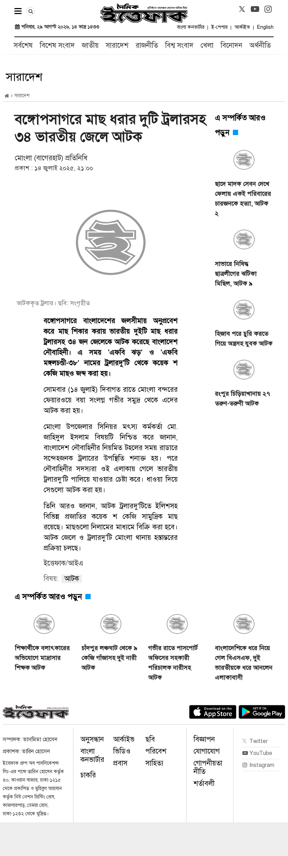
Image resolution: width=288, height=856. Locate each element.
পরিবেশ (155, 751)
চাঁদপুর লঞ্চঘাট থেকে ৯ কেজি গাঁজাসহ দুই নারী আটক (109, 657)
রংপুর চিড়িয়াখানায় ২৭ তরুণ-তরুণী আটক (242, 398)
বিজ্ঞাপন (204, 739)
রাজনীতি (147, 45)
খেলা (207, 45)
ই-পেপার (219, 27)
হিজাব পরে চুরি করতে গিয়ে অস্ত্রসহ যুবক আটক (244, 338)
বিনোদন (231, 45)
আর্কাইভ (242, 27)
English (265, 27)
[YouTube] (255, 9)
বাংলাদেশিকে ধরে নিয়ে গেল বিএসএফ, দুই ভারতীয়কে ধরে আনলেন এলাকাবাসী (244, 662)
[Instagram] (268, 9)
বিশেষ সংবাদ (57, 45)
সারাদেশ (117, 45)
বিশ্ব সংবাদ (179, 45)
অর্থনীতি (260, 45)
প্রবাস (120, 763)
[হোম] (7, 96)
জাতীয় (90, 45)
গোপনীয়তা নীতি (208, 767)
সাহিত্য (154, 763)
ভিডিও (122, 751)
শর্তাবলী (204, 783)
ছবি (150, 739)
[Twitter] (242, 9)
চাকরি (88, 775)
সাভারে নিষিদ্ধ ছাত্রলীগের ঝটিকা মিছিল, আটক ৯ (236, 273)
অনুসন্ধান (92, 739)
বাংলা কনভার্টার (190, 27)
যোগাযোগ (207, 751)
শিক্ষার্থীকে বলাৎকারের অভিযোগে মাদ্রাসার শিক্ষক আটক (42, 657)
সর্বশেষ (23, 45)
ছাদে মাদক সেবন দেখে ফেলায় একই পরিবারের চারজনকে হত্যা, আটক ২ (243, 198)
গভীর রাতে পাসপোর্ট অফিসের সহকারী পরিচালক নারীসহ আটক (173, 662)
